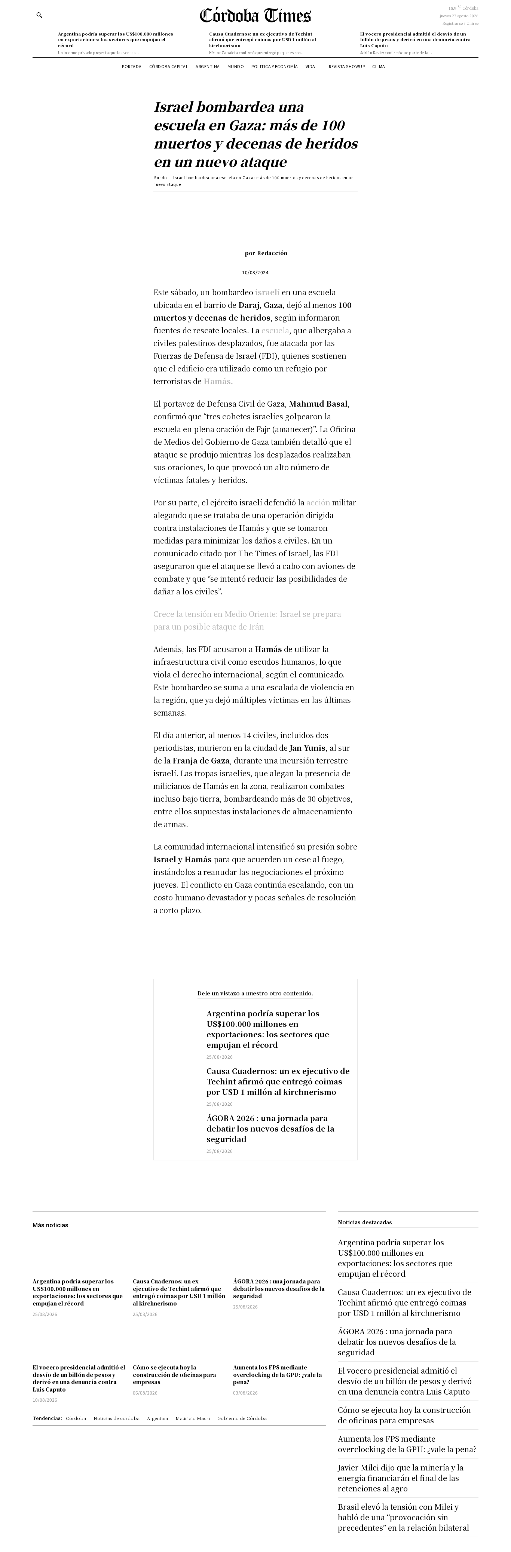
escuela (275, 330)
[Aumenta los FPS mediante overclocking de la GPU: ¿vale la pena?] (279, 1341)
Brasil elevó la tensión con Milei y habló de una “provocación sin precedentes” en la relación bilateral (403, 1517)
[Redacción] (234, 253)
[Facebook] (208, 203)
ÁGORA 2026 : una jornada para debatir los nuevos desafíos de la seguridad (270, 1128)
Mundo (160, 177)
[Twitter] (225, 203)
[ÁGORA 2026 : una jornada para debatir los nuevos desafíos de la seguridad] (180, 1128)
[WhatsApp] (260, 203)
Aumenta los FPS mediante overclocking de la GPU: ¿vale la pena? (277, 1374)
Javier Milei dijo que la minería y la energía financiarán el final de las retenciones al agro (400, 1478)
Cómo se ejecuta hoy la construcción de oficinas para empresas (174, 1374)
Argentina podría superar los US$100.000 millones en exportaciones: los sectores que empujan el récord (115, 39)
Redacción (272, 253)
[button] (39, 15)
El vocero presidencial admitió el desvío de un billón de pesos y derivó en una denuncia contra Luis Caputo (415, 39)
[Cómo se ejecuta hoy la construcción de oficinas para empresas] (179, 1341)
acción (318, 502)
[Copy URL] (277, 203)
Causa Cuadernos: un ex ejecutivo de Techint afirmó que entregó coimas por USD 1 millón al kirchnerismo (262, 39)
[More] (295, 203)
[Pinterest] (242, 203)
